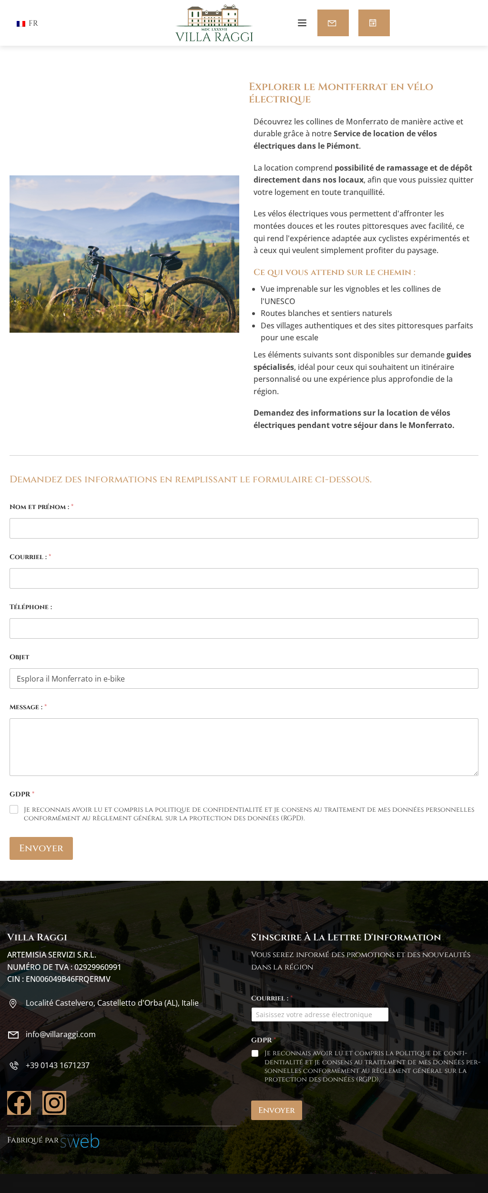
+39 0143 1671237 (58, 1065)
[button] (333, 23)
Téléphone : (31, 607)
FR (32, 23)
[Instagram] (54, 1103)
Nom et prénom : (41, 507)
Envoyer (41, 848)
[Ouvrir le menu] (303, 24)
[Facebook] (19, 1103)
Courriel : (30, 557)
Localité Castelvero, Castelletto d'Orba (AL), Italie (112, 1003)
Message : (28, 707)
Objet (19, 657)
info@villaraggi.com (61, 1034)
